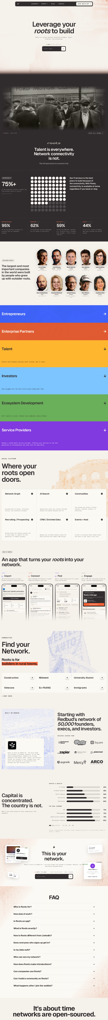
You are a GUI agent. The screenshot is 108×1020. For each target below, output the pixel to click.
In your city (59, 604)
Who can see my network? (27, 957)
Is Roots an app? (22, 921)
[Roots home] (18, 4)
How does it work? (23, 914)
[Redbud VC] (12, 745)
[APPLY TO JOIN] (63, 49)
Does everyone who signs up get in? (32, 942)
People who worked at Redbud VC (65, 594)
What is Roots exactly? (25, 928)
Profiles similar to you (75, 604)
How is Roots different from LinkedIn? (33, 935)
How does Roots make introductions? (32, 964)
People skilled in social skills (64, 596)
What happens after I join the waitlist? (33, 985)
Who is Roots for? (22, 907)
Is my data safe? (22, 950)
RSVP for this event (93, 604)
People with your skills (66, 604)
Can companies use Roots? (27, 971)
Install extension (15, 598)
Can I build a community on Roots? (31, 978)
